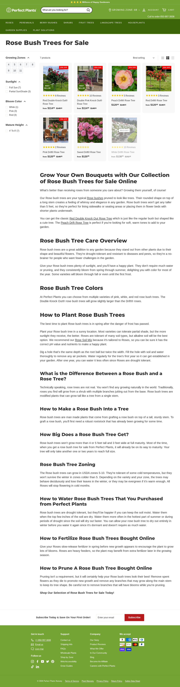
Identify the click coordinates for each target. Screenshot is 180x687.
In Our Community (98, 653)
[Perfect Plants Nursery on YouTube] (42, 661)
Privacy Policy (102, 681)
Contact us (65, 640)
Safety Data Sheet (132, 681)
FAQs (63, 648)
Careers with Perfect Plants (102, 666)
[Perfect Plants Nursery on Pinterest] (52, 661)
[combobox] (66, 10)
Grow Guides (66, 666)
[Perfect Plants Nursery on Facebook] (37, 661)
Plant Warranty (88, 681)
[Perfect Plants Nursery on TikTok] (32, 666)
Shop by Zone (66, 657)
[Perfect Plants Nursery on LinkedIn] (37, 666)
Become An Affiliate (99, 661)
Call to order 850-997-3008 (161, 16)
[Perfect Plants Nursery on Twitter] (47, 661)
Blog (92, 657)
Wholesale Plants (68, 653)
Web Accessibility (68, 661)
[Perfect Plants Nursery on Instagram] (32, 661)
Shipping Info (66, 644)
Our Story (94, 640)
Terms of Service (72, 681)
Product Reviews (98, 644)
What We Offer (97, 648)
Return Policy (116, 681)
